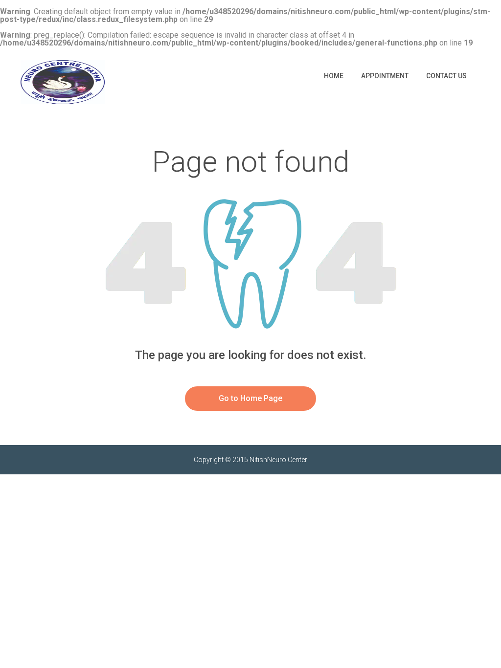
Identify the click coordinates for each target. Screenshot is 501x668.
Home (333, 76)
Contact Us (446, 76)
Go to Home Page (250, 398)
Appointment (385, 76)
